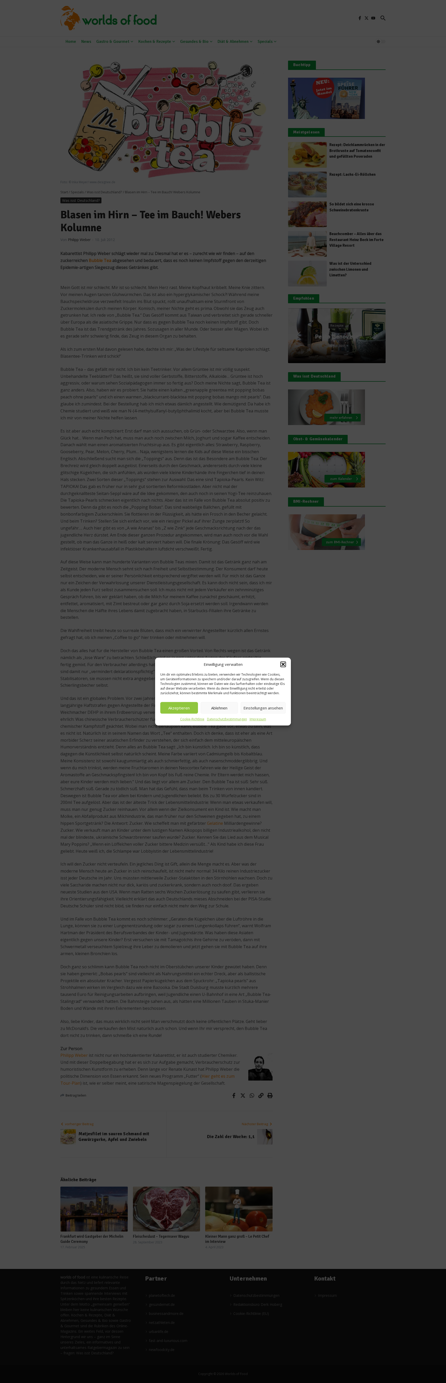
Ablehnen (219, 707)
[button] (283, 664)
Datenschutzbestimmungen (227, 719)
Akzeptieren (179, 707)
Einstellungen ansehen (263, 707)
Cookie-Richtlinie (192, 719)
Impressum (258, 719)
